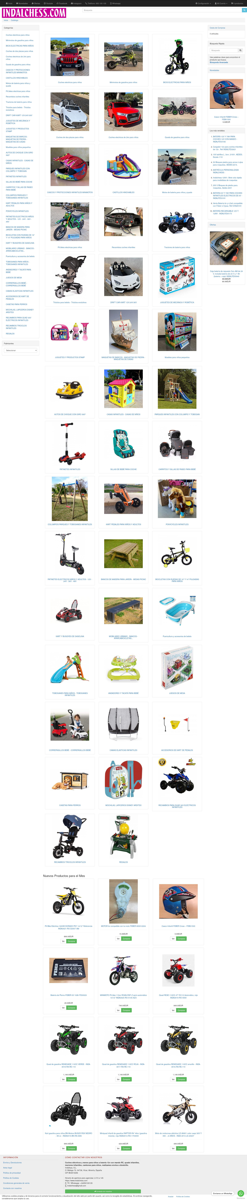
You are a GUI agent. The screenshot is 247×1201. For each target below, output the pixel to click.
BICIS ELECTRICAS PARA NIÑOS (177, 82)
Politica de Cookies (183, 1196)
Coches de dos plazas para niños (69, 137)
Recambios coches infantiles (123, 247)
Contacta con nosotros (12, 1188)
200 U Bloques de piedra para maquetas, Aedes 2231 (225, 186)
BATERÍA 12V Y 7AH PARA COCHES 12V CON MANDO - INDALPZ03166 (225, 139)
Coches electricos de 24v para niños (123, 137)
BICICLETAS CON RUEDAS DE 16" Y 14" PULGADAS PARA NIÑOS (177, 580)
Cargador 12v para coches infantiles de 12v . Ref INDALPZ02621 (227, 148)
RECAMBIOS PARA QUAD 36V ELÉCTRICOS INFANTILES (177, 806)
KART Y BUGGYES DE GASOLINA (70, 636)
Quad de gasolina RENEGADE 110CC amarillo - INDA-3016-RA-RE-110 (178, 1065)
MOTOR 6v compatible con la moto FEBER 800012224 (123, 926)
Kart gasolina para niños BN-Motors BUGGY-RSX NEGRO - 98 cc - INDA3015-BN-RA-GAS (68, 1134)
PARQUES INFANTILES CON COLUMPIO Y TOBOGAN (177, 414)
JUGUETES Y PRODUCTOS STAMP (70, 357)
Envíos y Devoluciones (12, 1162)
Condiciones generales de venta (16, 1183)
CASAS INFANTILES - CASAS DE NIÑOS (123, 414)
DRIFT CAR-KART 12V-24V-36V (123, 302)
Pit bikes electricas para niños (70, 247)
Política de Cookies (11, 1178)
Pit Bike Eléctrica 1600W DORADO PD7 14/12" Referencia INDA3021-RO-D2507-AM (68, 927)
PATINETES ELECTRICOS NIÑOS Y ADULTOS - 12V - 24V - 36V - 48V (70, 580)
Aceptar (170, 1196)
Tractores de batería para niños (177, 247)
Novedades (214, 70)
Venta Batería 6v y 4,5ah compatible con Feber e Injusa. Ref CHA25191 (227, 204)
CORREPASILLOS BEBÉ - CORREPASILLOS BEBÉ (70, 750)
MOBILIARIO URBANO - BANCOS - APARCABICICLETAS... (123, 637)
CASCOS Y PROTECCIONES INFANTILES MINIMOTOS (70, 192)
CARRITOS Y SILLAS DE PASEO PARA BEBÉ (177, 469)
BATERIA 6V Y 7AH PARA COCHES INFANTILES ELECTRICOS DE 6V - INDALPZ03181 (227, 195)
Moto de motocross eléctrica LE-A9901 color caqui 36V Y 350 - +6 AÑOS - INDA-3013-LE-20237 (178, 1134)
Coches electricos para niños (70, 82)
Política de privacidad (12, 1172)
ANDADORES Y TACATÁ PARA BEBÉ (123, 693)
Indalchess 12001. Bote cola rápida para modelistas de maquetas (227, 178)
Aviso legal (7, 1167)
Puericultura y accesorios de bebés (177, 636)
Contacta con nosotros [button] (104, 1191)
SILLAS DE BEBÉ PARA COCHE (123, 469)
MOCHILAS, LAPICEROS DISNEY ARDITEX (123, 805)
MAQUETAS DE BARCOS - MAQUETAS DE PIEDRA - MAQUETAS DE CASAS (123, 358)
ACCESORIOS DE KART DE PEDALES (177, 750)
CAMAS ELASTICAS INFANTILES (123, 750)
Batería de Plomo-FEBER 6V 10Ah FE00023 (69, 995)
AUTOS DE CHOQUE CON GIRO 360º (70, 414)
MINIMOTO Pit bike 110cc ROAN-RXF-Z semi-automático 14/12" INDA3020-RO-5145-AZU (123, 996)
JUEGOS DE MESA (177, 693)
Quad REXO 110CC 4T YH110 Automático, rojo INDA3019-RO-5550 (178, 996)
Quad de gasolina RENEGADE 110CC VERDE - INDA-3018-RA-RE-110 (69, 1065)
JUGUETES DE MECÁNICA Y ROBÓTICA (177, 302)
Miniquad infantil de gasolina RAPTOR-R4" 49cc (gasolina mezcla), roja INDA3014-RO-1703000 (123, 1134)
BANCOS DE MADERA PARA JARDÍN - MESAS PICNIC (123, 579)
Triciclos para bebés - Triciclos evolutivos (69, 302)
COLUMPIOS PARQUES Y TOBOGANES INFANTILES (70, 524)
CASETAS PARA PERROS (70, 805)
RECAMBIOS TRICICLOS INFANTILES (70, 862)
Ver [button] (63, 941)
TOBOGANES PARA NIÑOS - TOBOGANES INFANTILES (70, 694)
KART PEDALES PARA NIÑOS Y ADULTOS (123, 524)
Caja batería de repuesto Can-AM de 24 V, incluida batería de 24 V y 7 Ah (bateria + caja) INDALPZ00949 (226, 274)
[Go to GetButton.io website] (241, 1198)
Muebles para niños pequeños (177, 357)
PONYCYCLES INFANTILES (177, 524)
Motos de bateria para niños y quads (177, 192)
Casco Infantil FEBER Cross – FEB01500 (178, 926)
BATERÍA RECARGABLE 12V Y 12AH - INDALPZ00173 (226, 212)
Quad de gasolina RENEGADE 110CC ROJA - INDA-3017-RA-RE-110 (123, 1065)
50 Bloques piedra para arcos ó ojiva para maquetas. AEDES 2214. (228, 163)
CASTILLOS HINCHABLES (123, 192)
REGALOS (123, 862)
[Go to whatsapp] (241, 1193)
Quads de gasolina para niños (177, 137)
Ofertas (213, 224)
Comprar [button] (71, 941)
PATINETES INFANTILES (70, 469)
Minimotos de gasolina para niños (123, 82)
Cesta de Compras (217, 27)
